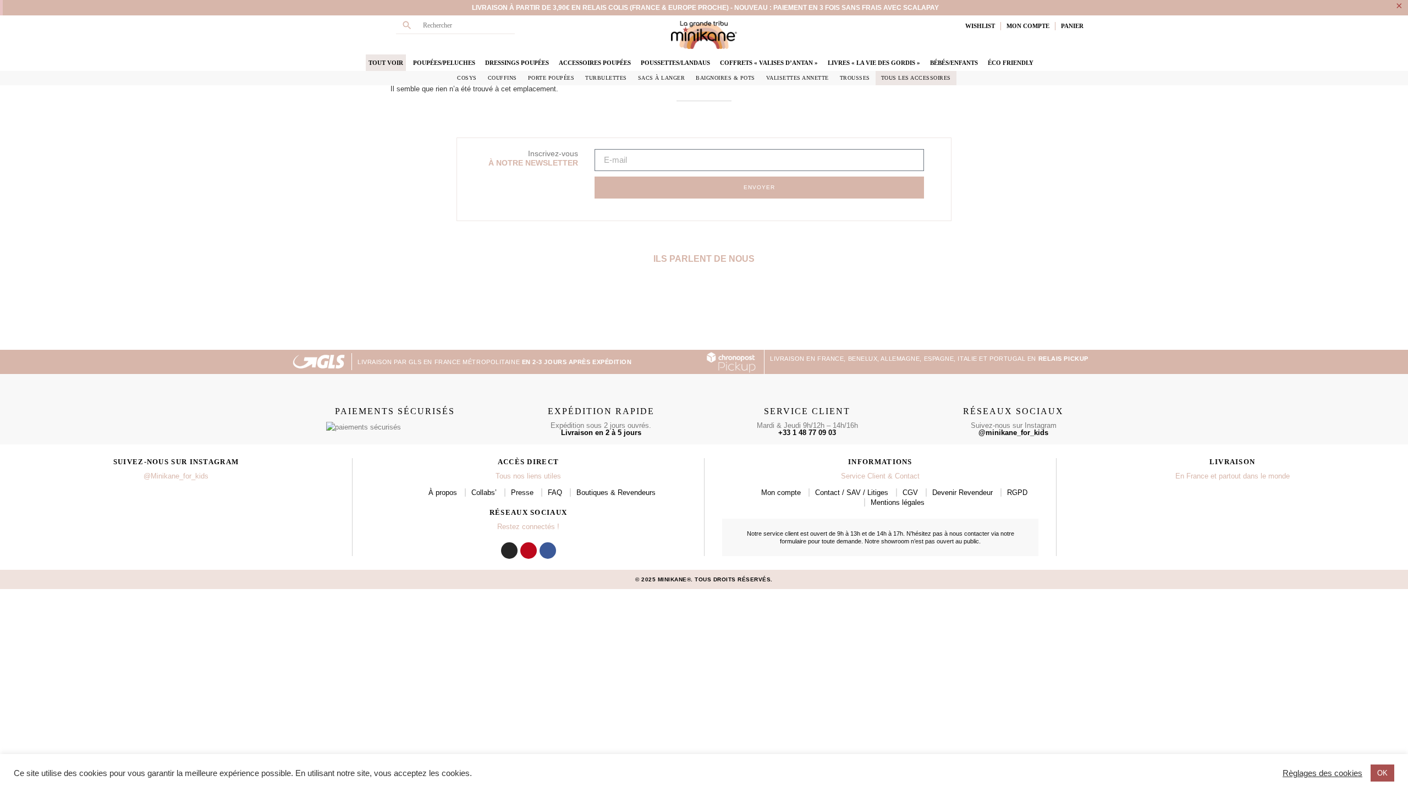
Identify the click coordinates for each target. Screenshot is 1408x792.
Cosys (467, 78)
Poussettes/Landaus (675, 62)
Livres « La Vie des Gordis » (874, 62)
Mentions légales (898, 502)
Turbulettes (606, 78)
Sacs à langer (661, 78)
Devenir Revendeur (962, 492)
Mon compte (781, 492)
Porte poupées (551, 78)
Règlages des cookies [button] (1322, 773)
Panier (1072, 26)
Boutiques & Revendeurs (616, 492)
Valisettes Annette (797, 78)
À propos (442, 492)
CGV (910, 492)
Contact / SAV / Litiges (851, 492)
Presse (522, 492)
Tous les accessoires (916, 78)
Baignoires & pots (725, 78)
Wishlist (980, 26)
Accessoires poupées (595, 62)
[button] (301, 311)
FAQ (555, 492)
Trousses (855, 78)
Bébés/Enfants (954, 62)
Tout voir (386, 62)
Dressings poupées (517, 62)
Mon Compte (1028, 26)
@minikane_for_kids (1013, 432)
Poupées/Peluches (444, 62)
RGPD (1017, 492)
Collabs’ (484, 492)
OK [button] (1382, 773)
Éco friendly (1010, 62)
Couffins (502, 78)
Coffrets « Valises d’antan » (769, 62)
